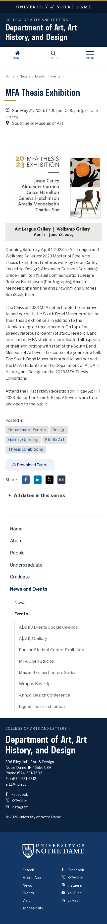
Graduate (20, 576)
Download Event (32, 465)
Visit (26, 900)
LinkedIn (74, 900)
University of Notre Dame (53, 7)
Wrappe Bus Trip (35, 683)
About (16, 540)
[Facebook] (26, 479)
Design (58, 429)
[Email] (61, 479)
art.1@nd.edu (16, 784)
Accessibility (32, 908)
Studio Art (54, 439)
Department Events (27, 429)
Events (55, 76)
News (19, 602)
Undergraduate (26, 565)
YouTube (74, 893)
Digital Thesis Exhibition (42, 706)
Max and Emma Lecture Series (47, 672)
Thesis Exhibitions (25, 449)
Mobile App (31, 877)
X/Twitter (19, 801)
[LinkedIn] (38, 479)
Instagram (20, 807)
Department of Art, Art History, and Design (41, 32)
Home (17, 58)
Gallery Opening (23, 439)
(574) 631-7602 (29, 773)
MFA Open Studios (36, 661)
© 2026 (11, 817)
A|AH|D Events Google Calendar (49, 627)
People (17, 552)
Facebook (19, 794)
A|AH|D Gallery (33, 638)
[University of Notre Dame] (53, 851)
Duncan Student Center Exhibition (51, 650)
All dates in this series (39, 495)
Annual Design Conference (44, 695)
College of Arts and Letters (36, 728)
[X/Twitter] (50, 479)
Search (53, 58)
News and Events (32, 76)
